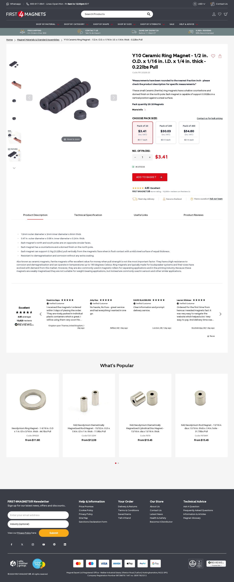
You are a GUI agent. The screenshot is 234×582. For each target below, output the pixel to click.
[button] (41, 314)
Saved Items (124, 514)
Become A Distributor (161, 521)
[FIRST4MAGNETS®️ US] (26, 14)
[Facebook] (11, 544)
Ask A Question (191, 506)
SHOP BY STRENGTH (150, 24)
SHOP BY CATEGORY (74, 24)
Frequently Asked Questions (198, 510)
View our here (22, 532)
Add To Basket (146, 177)
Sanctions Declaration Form (93, 521)
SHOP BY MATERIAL (46, 24)
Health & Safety (158, 517)
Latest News (156, 514)
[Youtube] (43, 544)
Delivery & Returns (127, 506)
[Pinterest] (54, 544)
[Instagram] (32, 544)
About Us (155, 506)
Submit (54, 533)
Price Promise (86, 506)
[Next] (114, 97)
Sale (172, 24)
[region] (130, 314)
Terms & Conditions (128, 510)
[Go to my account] (214, 14)
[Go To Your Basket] (226, 14)
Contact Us (156, 510)
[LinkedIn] (64, 544)
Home (9, 39)
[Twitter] (22, 544)
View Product (29, 448)
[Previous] (29, 97)
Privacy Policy (86, 514)
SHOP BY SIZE (125, 24)
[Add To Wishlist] (213, 56)
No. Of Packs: (141, 151)
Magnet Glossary (192, 517)
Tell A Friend (124, 517)
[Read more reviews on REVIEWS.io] (24, 325)
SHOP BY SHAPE (101, 24)
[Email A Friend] (220, 56)
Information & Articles (194, 514)
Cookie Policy (86, 510)
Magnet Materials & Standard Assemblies (38, 39)
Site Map (83, 517)
